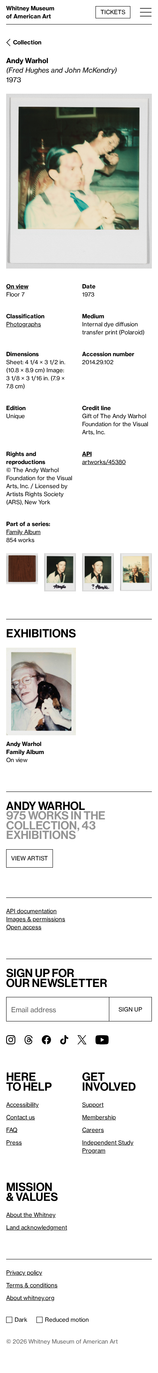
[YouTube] (102, 1040)
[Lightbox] (79, 181)
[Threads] (28, 1040)
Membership (99, 1117)
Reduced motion (67, 1319)
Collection (27, 42)
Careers (93, 1129)
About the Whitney (31, 1214)
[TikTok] (64, 1040)
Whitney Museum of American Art (30, 12)
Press (14, 1142)
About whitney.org (30, 1297)
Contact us (20, 1117)
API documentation (31, 910)
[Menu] (145, 12)
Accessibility (22, 1104)
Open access (23, 926)
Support (93, 1104)
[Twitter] (82, 1040)
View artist (29, 858)
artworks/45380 (104, 461)
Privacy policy (24, 1272)
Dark (21, 1319)
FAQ (11, 1129)
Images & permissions (35, 918)
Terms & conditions (32, 1285)
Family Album (23, 531)
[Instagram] (11, 1040)
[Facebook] (46, 1040)
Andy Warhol (27, 60)
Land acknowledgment (36, 1227)
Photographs (23, 324)
